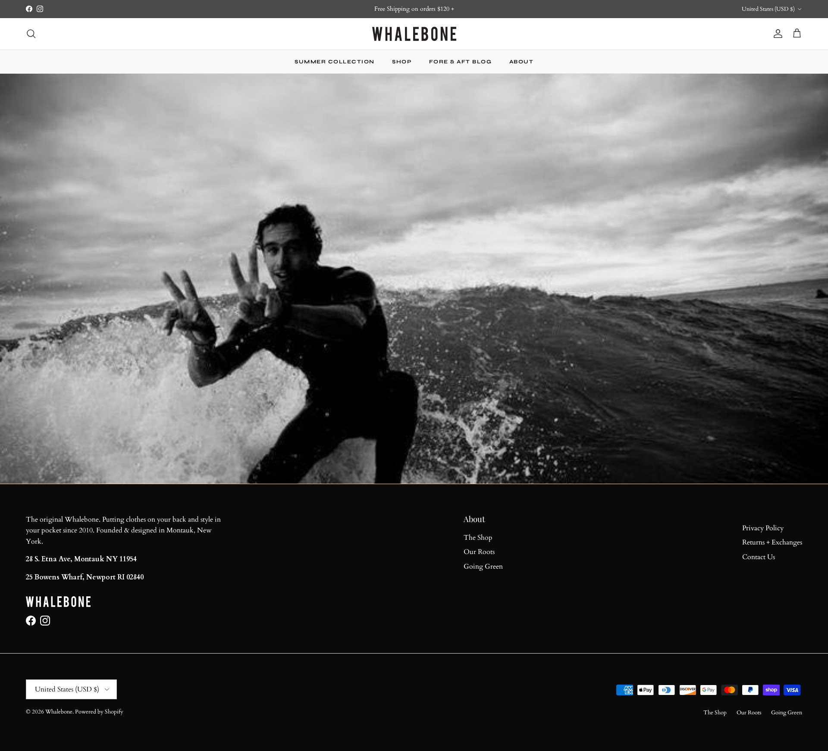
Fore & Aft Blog (460, 62)
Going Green (483, 566)
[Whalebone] (414, 34)
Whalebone (58, 712)
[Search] (31, 33)
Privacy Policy (763, 528)
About (521, 62)
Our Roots (479, 552)
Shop (401, 62)
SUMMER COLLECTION (335, 62)
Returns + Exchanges (772, 542)
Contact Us (758, 557)
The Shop (478, 537)
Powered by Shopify (99, 712)
